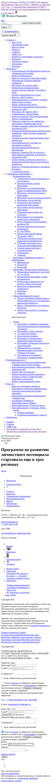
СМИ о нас (17, 54)
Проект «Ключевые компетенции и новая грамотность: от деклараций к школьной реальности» (33, 300)
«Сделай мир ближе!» (27, 333)
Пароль (5, 747)
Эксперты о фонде (20, 61)
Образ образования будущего (26, 296)
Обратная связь (24, 533)
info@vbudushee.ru (9, 522)
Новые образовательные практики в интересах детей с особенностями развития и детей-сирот (28, 376)
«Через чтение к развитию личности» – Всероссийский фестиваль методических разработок (30, 161)
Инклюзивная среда (15, 360)
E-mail (4, 668)
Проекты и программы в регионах (27, 57)
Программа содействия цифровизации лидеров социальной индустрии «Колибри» (29, 391)
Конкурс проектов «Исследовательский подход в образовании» (30, 117)
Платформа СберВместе (23, 400)
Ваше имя (6, 665)
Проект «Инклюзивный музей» (26, 381)
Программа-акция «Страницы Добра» (29, 408)
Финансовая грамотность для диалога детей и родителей (30, 282)
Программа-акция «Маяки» (24, 403)
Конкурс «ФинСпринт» (22, 97)
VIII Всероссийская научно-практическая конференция (29, 239)
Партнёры (21, 291)
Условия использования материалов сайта (20, 635)
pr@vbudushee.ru (8, 533)
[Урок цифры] (26, 473)
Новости (16, 49)
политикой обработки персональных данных (19, 779)
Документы (17, 64)
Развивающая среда (22, 176)
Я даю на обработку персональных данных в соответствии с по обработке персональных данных (24, 685)
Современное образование (18, 174)
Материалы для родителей (29, 200)
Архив (16, 322)
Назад (3, 471)
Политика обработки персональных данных (21, 637)
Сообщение (7, 674)
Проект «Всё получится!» (23, 372)
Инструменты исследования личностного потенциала (30, 218)
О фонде (10, 40)
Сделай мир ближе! (20, 171)
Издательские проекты (27, 336)
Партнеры (16, 59)
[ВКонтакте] (8, 764)
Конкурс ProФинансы (22, 76)
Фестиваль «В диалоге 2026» (25, 85)
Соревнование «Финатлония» (25, 114)
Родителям (22, 267)
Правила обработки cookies (13, 632)
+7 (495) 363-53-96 (9, 524)
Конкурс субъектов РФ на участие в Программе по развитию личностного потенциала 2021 (29, 154)
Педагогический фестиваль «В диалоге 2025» (29, 235)
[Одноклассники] (8, 766)
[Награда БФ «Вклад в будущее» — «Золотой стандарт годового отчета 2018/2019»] (19, 581)
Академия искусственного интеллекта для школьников (30, 356)
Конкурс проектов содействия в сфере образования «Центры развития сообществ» (29, 80)
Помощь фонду (12, 31)
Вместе (9, 384)
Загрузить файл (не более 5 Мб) (15, 717)
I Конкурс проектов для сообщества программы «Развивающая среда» (28, 122)
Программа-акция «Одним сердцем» (28, 405)
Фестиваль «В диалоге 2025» (25, 112)
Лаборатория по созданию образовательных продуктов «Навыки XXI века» (30, 350)
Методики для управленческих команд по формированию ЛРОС (32, 189)
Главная (10, 422)
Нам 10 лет (17, 42)
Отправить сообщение (32, 688)
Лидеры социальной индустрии (26, 95)
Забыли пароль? (8, 754)
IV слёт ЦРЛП (23, 231)
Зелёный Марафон (25, 412)
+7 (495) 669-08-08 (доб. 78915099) (21, 700)
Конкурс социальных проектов (26, 386)
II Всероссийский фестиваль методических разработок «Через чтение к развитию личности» (31, 133)
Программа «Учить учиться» (30, 331)
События (16, 52)
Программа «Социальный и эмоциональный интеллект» (30, 339)
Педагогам (22, 265)
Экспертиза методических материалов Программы (29, 203)
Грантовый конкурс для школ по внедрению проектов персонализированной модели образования (26, 146)
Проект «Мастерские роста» (24, 104)
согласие (14, 683)
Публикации (23, 253)
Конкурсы (11, 69)
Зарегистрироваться (10, 773)
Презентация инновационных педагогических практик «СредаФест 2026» (29, 90)
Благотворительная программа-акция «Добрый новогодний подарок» (29, 363)
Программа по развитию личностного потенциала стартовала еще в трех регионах (26, 430)
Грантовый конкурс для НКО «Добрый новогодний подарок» (29, 101)
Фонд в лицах (18, 47)
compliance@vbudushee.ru (18, 587)
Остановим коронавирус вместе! (32, 415)
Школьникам (23, 262)
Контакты (16, 66)
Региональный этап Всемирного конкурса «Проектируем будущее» (31, 72)
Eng (3, 20)
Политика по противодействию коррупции (21, 640)
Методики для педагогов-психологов (34, 198)
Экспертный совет (20, 45)
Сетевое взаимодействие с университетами (29, 249)
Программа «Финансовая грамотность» (31, 269)
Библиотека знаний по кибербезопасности (20, 642)
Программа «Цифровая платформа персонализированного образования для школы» (33, 326)
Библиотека (11, 417)
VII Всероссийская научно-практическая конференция (29, 244)
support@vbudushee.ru (40, 625)
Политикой (29, 685)
